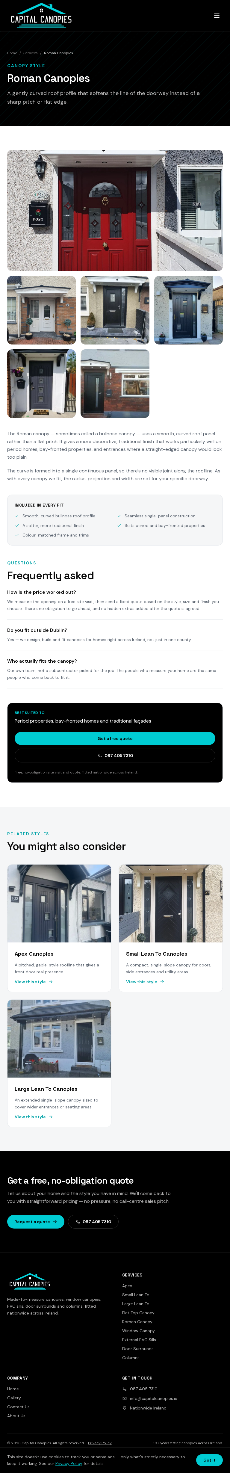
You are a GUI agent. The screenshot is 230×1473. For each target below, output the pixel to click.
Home (12, 53)
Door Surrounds (138, 1348)
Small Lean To (135, 1294)
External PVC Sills (139, 1339)
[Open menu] (217, 16)
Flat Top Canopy (138, 1312)
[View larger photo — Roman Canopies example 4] (188, 310)
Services (30, 53)
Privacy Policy (100, 1443)
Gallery (14, 1398)
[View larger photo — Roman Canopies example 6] (115, 383)
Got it (209, 1460)
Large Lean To (135, 1303)
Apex (127, 1285)
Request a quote (32, 1221)
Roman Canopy (137, 1321)
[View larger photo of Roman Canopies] (115, 210)
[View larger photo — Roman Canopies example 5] (41, 383)
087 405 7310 (119, 755)
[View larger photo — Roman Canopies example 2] (41, 310)
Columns (131, 1357)
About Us (16, 1415)
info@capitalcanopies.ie (153, 1398)
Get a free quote (115, 738)
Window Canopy (138, 1330)
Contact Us (18, 1406)
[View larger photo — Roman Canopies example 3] (115, 310)
